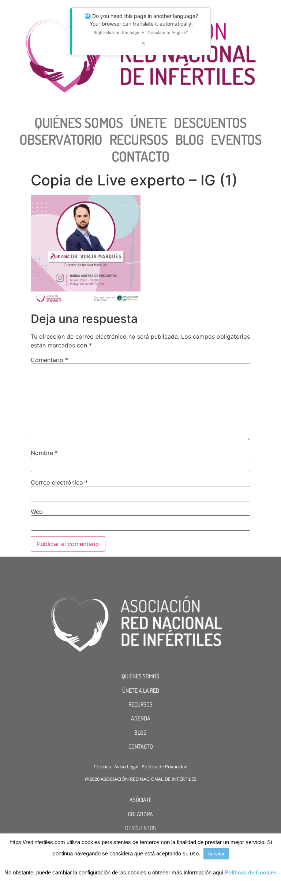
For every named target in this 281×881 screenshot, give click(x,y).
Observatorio (60, 139)
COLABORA (140, 814)
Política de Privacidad (165, 766)
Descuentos (210, 122)
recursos (138, 139)
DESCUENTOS (140, 828)
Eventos (236, 139)
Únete (148, 122)
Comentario (49, 360)
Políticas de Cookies (251, 872)
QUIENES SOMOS (140, 676)
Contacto (141, 156)
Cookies (102, 766)
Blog (189, 139)
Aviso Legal (126, 766)
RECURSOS (140, 704)
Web (37, 512)
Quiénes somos (78, 122)
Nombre (44, 453)
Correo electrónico (59, 482)
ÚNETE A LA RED (140, 690)
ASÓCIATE (141, 799)
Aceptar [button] (216, 853)
